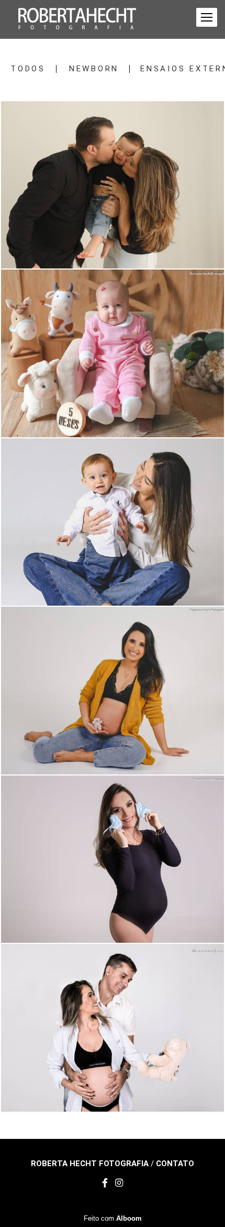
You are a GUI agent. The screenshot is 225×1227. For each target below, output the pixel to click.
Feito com (113, 1218)
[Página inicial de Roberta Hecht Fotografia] (77, 19)
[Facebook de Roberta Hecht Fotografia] (105, 1183)
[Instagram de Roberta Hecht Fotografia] (119, 1183)
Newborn (94, 69)
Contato (175, 1164)
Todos (28, 69)
